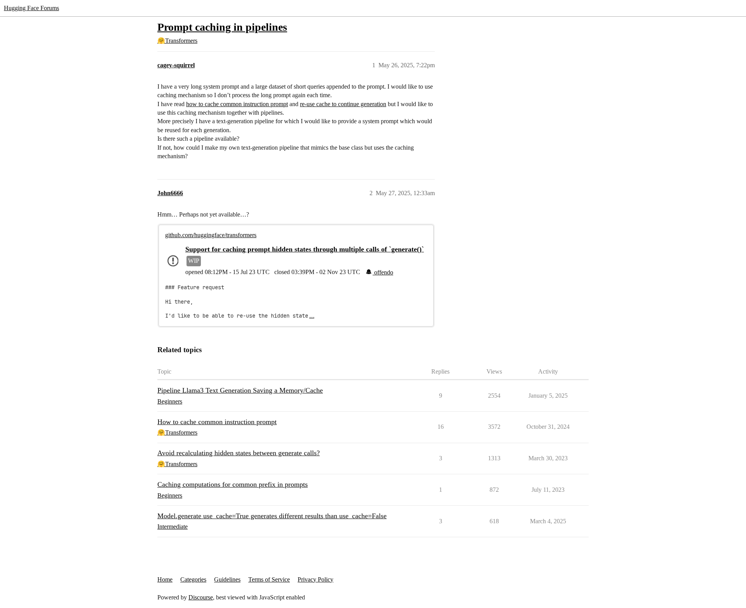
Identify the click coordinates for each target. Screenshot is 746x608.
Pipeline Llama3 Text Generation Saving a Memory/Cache (240, 390)
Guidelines (227, 579)
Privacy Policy (315, 579)
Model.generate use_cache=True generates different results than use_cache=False (272, 516)
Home (165, 579)
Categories (193, 579)
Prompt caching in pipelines (222, 27)
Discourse (200, 597)
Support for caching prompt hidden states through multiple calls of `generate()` (304, 249)
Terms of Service (269, 579)
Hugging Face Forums (31, 8)
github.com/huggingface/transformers (210, 235)
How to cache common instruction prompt (217, 422)
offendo (383, 272)
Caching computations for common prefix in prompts (232, 484)
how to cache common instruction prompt (237, 104)
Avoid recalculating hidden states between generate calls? (238, 453)
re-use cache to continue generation (343, 104)
